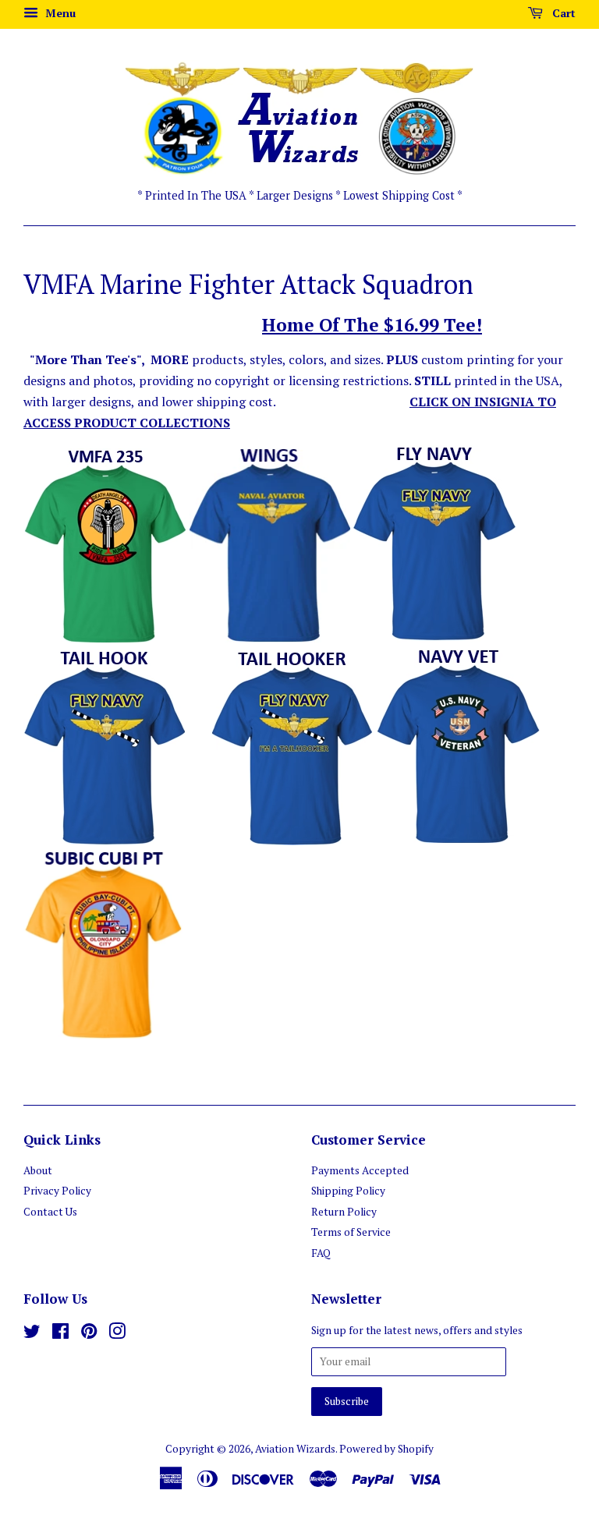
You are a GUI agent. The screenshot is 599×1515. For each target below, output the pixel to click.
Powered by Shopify (386, 1449)
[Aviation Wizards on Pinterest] (88, 1334)
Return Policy (344, 1212)
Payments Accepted (360, 1170)
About (37, 1170)
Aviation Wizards (295, 1449)
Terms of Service (351, 1232)
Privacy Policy (57, 1191)
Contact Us (50, 1212)
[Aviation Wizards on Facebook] (60, 1334)
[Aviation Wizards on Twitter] (32, 1334)
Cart (562, 12)
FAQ (321, 1253)
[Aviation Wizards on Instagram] (117, 1334)
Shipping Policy (348, 1191)
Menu (59, 12)
